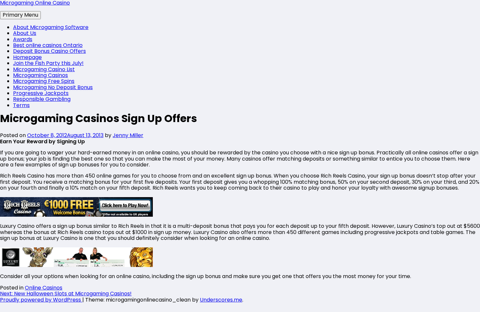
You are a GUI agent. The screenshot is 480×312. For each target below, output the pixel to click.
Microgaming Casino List (44, 69)
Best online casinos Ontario (48, 45)
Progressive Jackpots (41, 93)
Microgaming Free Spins (43, 81)
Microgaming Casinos (40, 75)
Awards (22, 39)
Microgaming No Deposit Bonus (53, 87)
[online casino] (76, 215)
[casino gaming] (76, 265)
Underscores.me (221, 300)
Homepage (27, 57)
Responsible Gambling (42, 99)
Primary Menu (20, 15)
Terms (21, 105)
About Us (24, 33)
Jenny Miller (128, 135)
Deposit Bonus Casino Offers (49, 51)
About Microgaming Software (50, 27)
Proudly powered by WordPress (41, 300)
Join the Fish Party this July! (48, 63)
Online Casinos (43, 287)
